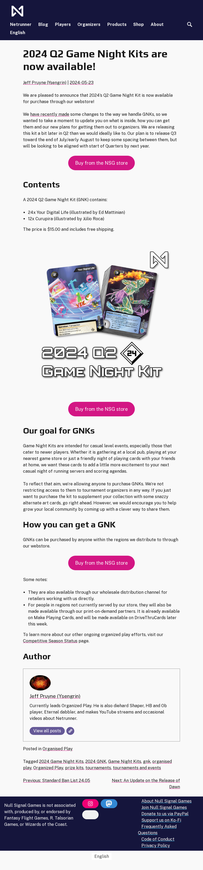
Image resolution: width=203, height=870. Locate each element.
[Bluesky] (90, 814)
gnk (146, 761)
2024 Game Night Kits (61, 761)
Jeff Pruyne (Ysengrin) (44, 82)
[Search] (189, 24)
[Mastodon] (109, 803)
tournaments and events (137, 767)
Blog (43, 24)
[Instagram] (90, 803)
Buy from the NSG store (101, 163)
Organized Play (48, 767)
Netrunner (20, 24)
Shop (138, 24)
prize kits (74, 767)
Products (117, 24)
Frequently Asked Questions (157, 829)
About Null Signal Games (166, 801)
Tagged (31, 761)
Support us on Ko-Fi (161, 820)
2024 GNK (95, 761)
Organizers (88, 24)
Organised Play (58, 748)
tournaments (98, 767)
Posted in (33, 748)
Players (63, 24)
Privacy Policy (155, 845)
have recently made (49, 114)
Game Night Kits (124, 761)
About (157, 24)
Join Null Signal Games (164, 807)
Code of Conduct (157, 839)
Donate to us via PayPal (164, 813)
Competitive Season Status (50, 640)
